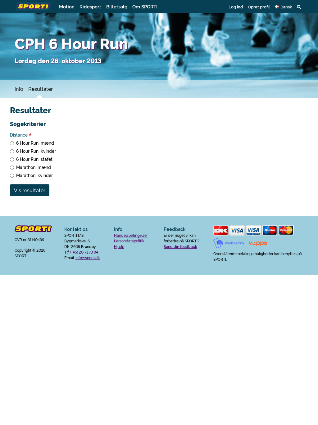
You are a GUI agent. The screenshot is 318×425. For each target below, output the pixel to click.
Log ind (236, 6)
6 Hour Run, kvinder (36, 151)
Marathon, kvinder (34, 175)
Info (19, 88)
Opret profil (259, 6)
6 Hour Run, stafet (34, 159)
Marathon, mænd (33, 167)
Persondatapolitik (129, 240)
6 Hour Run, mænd (35, 143)
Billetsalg (116, 6)
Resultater (40, 88)
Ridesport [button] (90, 6)
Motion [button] (67, 6)
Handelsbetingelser (131, 235)
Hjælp (119, 246)
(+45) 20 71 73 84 (84, 252)
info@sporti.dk (87, 257)
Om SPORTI (144, 6)
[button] (283, 6)
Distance (19, 135)
